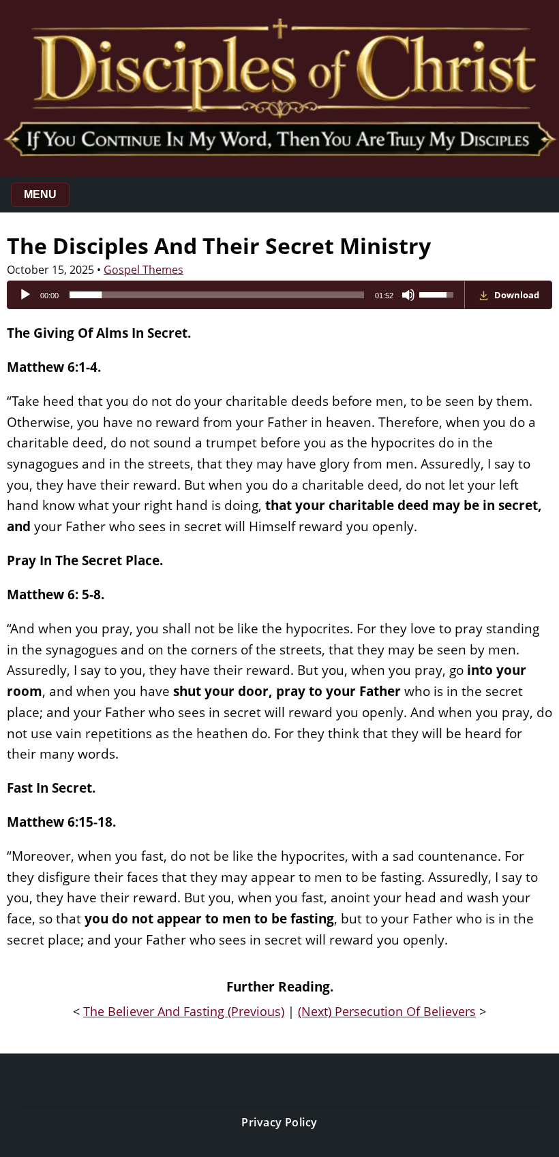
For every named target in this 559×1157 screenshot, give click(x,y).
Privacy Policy (279, 1122)
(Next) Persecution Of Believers (387, 1011)
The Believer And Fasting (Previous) (183, 1011)
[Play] (25, 295)
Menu (40, 194)
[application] (235, 294)
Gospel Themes (143, 269)
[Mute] (408, 295)
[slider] (217, 294)
